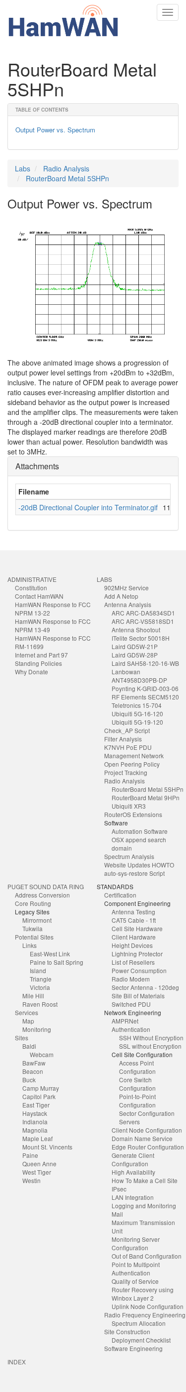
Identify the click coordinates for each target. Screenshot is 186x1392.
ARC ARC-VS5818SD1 (143, 621)
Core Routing (33, 903)
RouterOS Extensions (133, 814)
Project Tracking (125, 772)
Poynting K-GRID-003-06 (145, 688)
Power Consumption (139, 970)
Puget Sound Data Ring (45, 886)
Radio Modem (131, 979)
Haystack (34, 1113)
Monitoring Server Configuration (136, 1243)
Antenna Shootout (136, 629)
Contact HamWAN (39, 596)
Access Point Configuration (137, 1067)
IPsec (119, 1189)
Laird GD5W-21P (135, 646)
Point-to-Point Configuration (137, 1100)
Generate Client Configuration (133, 1159)
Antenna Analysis (127, 604)
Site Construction (127, 1331)
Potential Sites (34, 937)
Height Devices (132, 945)
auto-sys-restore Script (134, 873)
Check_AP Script (127, 730)
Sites (21, 1037)
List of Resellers (133, 962)
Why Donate (31, 671)
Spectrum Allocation (139, 1323)
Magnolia (35, 1130)
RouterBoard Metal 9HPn (146, 797)
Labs (22, 168)
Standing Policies (38, 663)
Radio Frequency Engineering (145, 1314)
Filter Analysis (123, 739)
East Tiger (36, 1105)
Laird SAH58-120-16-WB (145, 663)
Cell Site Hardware (137, 928)
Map (28, 1021)
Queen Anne (39, 1163)
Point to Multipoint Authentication (136, 1268)
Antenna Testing (133, 911)
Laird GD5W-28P (135, 655)
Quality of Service (135, 1281)
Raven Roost (40, 1004)
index (16, 1361)
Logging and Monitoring (144, 1205)
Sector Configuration (147, 1113)
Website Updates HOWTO (139, 864)
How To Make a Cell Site (145, 1180)
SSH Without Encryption (151, 1037)
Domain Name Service (142, 1138)
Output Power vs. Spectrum (55, 129)
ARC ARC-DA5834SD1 (143, 613)
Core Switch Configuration (137, 1083)
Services (26, 1012)
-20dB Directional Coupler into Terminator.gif (88, 507)
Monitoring (36, 1029)
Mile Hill (33, 995)
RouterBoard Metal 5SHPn (67, 178)
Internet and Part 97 (41, 655)
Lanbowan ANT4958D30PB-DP (139, 675)
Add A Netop (121, 596)
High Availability (133, 1172)
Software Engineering (133, 1348)
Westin (31, 1180)
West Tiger (36, 1172)
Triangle (41, 979)
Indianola (35, 1121)
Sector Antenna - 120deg (145, 987)
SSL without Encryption (150, 1046)
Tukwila (32, 928)
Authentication (131, 1029)
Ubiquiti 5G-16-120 (137, 713)
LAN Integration (133, 1197)
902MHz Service (126, 587)
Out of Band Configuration (147, 1256)
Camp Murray (40, 1088)
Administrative (32, 579)
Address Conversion (42, 895)
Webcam (42, 1054)
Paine (30, 1155)
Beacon (32, 1071)
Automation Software (140, 831)
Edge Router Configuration (148, 1147)
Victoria (40, 987)
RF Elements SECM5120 (145, 697)
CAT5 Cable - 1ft (134, 920)
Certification (120, 895)
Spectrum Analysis (129, 856)
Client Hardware (134, 937)
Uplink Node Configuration (148, 1306)
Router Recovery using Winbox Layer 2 (143, 1293)
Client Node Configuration (147, 1130)
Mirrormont (37, 920)
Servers (129, 1121)
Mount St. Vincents (47, 1147)
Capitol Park (39, 1096)
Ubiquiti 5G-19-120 (137, 722)
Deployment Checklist (141, 1340)
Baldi (29, 1046)
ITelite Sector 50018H (141, 638)
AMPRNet (125, 1021)
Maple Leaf (37, 1138)
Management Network (134, 755)
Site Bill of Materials (138, 995)
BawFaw (34, 1063)
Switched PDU (131, 1004)
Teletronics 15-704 (137, 705)
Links (29, 945)
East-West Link (50, 953)
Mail (117, 1214)
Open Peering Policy (132, 764)
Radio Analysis (66, 168)
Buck (29, 1079)
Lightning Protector (137, 953)
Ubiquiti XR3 (129, 806)
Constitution (31, 587)
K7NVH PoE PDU (128, 747)
